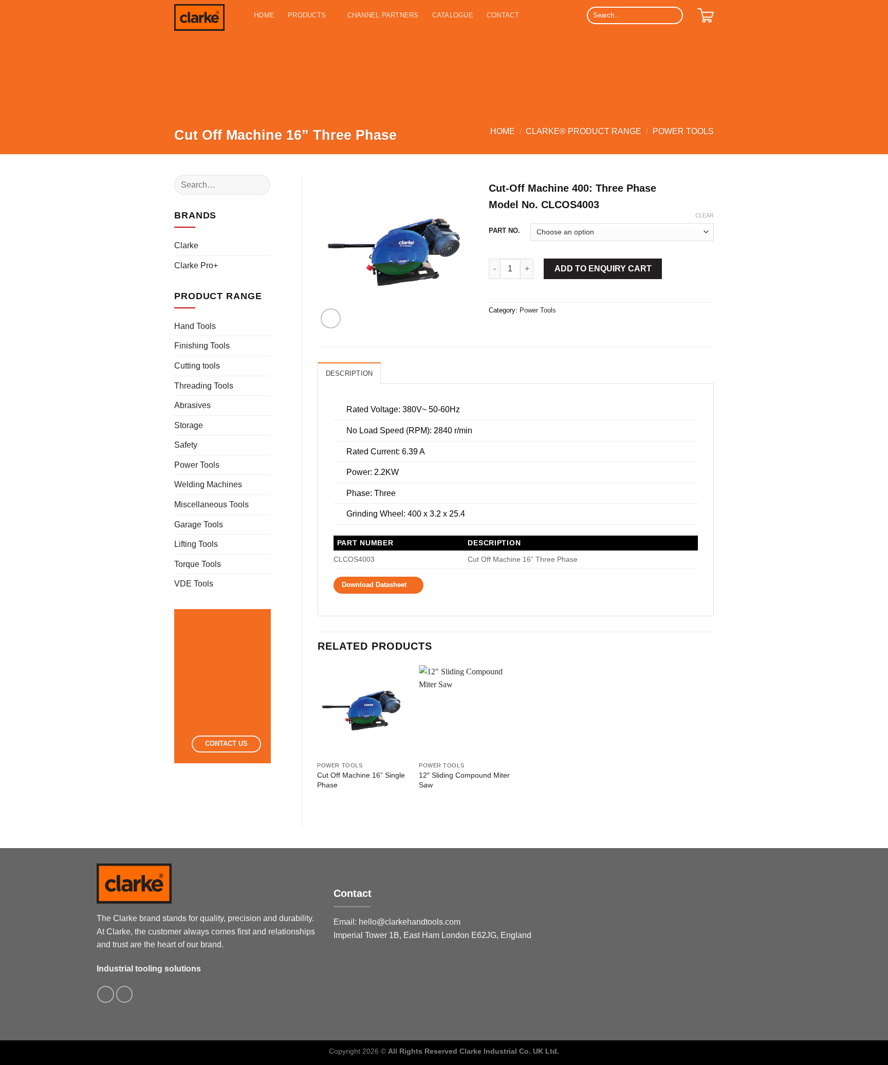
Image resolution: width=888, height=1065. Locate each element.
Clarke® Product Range (583, 131)
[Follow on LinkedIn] (124, 994)
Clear (704, 215)
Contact (503, 15)
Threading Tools (203, 385)
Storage (188, 425)
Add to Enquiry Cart (603, 268)
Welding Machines (208, 484)
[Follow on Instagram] (105, 994)
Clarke (186, 245)
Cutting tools (197, 365)
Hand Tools (195, 326)
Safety (185, 444)
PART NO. (504, 230)
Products (307, 15)
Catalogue (452, 15)
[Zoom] (331, 318)
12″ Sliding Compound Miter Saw (464, 780)
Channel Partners (383, 15)
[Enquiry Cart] (705, 15)
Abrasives (192, 405)
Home (264, 15)
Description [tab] (349, 373)
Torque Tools (197, 564)
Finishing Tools (202, 345)
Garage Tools (198, 524)
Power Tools (683, 131)
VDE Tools (193, 583)
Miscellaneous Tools (211, 504)
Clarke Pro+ (196, 265)
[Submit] (673, 15)
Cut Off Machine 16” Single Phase (361, 780)
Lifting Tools (196, 544)
